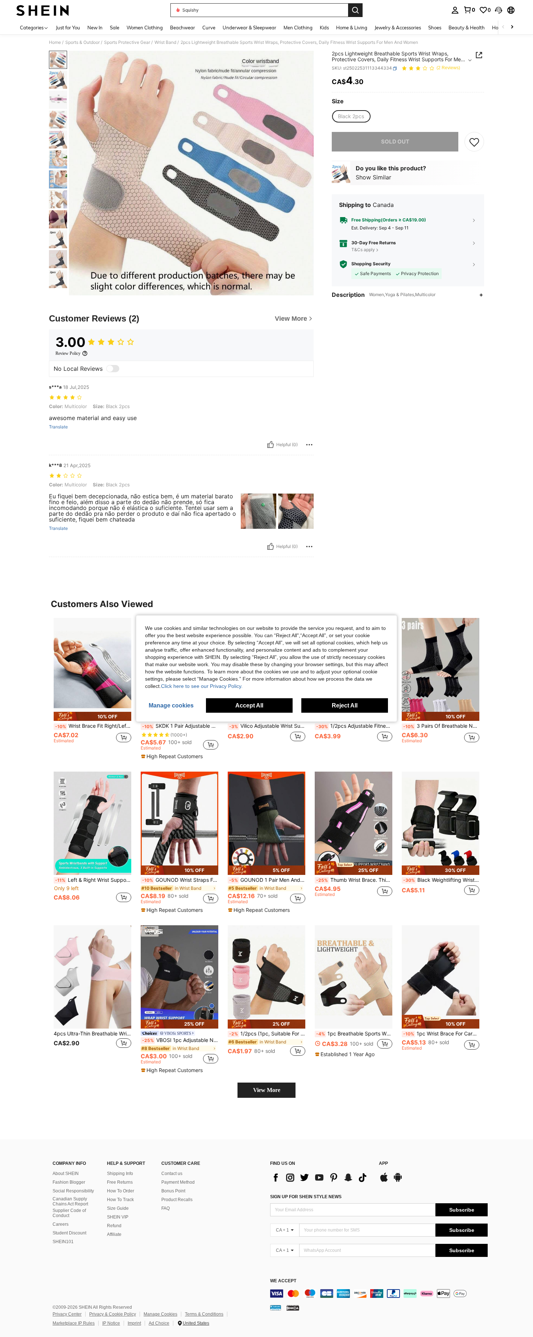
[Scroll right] (512, 27)
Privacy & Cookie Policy (112, 1314)
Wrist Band (165, 42)
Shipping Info (120, 1173)
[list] (321, 1177)
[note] (92, 716)
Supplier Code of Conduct (69, 1213)
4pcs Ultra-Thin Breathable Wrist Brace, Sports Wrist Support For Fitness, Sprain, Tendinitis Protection (92, 1034)
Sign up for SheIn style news (306, 1196)
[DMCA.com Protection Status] (292, 1307)
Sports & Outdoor (82, 42)
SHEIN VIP (117, 1217)
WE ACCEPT (283, 1281)
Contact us (171, 1173)
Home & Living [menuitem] (351, 27)
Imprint (134, 1323)
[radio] (351, 116)
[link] (469, 9)
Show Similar (373, 177)
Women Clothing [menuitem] (145, 27)
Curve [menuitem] (208, 27)
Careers (61, 1224)
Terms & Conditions (204, 1314)
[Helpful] (270, 444)
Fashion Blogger (69, 1182)
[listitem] (92, 687)
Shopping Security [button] (371, 263)
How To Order (120, 1190)
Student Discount (69, 1233)
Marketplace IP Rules (74, 1323)
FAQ (165, 1208)
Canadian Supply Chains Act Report (70, 1201)
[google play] (398, 1180)
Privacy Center (67, 1314)
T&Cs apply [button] (363, 250)
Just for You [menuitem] (68, 27)
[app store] (384, 1180)
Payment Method (178, 1182)
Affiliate (114, 1234)
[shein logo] (42, 10)
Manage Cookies (160, 1314)
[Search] (355, 10)
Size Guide (118, 1208)
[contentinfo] (379, 1293)
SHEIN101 (63, 1241)
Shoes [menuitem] (434, 27)
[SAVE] (474, 141)
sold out (395, 141)
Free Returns (120, 1182)
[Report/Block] (309, 444)
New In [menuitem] (95, 27)
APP (383, 1163)
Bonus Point (173, 1190)
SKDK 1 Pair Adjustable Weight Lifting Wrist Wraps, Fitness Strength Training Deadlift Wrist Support (180, 726)
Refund (114, 1225)
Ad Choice (159, 1323)
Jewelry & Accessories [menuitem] (398, 27)
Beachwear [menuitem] (182, 27)
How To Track (120, 1199)
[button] (498, 10)
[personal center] (455, 10)
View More (266, 1090)
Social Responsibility (73, 1190)
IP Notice (111, 1323)
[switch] (112, 368)
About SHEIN (66, 1173)
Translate (58, 426)
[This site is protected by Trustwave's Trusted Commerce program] (275, 1307)
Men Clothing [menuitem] (298, 27)
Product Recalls (177, 1199)
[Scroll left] (503, 27)
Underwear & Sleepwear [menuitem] (249, 27)
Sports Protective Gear (127, 42)
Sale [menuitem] (114, 27)
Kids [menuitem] (324, 27)
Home (55, 42)
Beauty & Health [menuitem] (467, 27)
